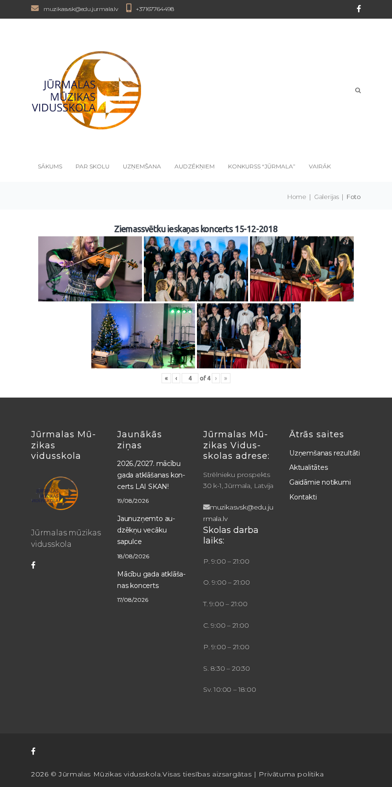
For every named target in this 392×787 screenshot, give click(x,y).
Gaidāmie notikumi (320, 482)
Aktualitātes (308, 467)
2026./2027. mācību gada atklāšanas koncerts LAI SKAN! (151, 475)
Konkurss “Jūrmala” (261, 166)
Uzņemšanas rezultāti (324, 453)
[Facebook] (359, 8)
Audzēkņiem (194, 166)
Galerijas (326, 196)
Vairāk (320, 166)
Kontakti (302, 497)
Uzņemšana (142, 166)
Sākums (50, 166)
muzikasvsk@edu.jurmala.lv (81, 8)
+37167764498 (155, 8)
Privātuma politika (291, 774)
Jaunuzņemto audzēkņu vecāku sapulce (146, 530)
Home (296, 196)
